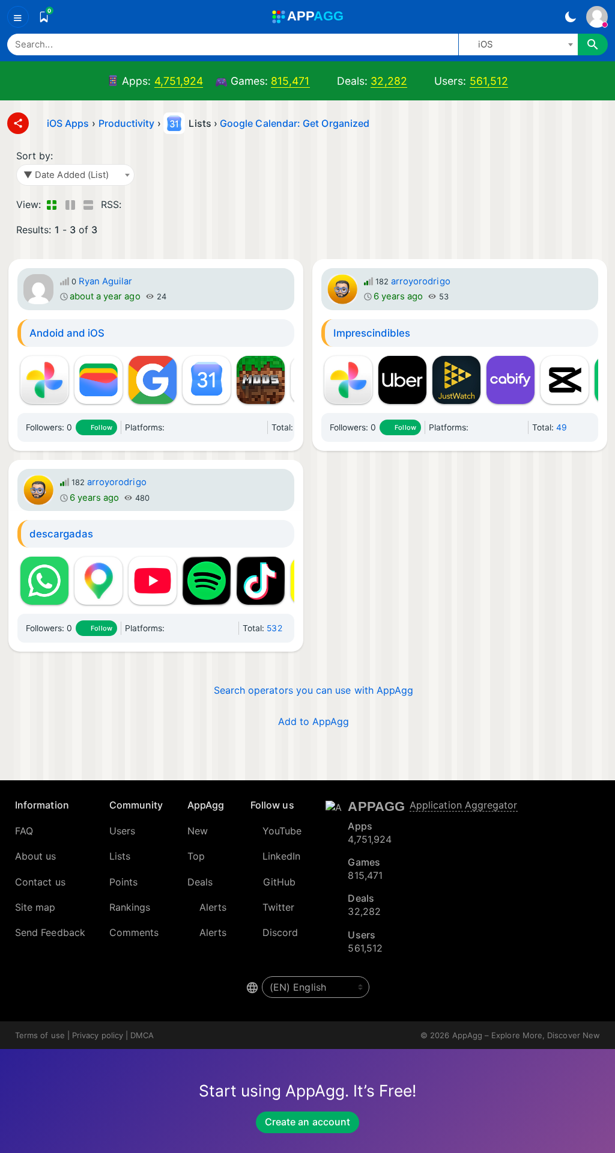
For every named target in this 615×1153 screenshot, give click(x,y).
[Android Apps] (172, 427)
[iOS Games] (215, 427)
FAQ (24, 831)
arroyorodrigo (420, 281)
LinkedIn (281, 856)
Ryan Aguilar (106, 281)
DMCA (142, 1035)
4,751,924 (179, 81)
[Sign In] (597, 17)
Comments (134, 932)
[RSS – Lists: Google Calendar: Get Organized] (133, 204)
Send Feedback (50, 932)
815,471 (290, 81)
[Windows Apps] (244, 427)
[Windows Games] (259, 427)
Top (196, 856)
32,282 (389, 81)
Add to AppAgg (314, 721)
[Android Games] (187, 427)
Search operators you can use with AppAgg (314, 690)
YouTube (282, 831)
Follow (101, 427)
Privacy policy (97, 1035)
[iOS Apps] (201, 427)
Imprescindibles (372, 333)
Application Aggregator (464, 805)
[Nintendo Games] (519, 427)
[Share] (18, 123)
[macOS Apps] (230, 427)
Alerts (212, 907)
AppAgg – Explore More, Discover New (526, 1035)
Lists (119, 856)
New (197, 831)
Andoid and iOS (67, 333)
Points (123, 882)
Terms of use (40, 1035)
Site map (35, 907)
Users (122, 831)
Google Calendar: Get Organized (294, 123)
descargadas (61, 534)
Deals (200, 882)
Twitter (278, 907)
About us (35, 856)
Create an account (307, 1122)
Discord (280, 932)
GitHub (279, 882)
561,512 (489, 81)
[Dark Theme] (570, 17)
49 (561, 427)
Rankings (130, 907)
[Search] (593, 44)
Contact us (40, 882)
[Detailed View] (69, 204)
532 (274, 628)
